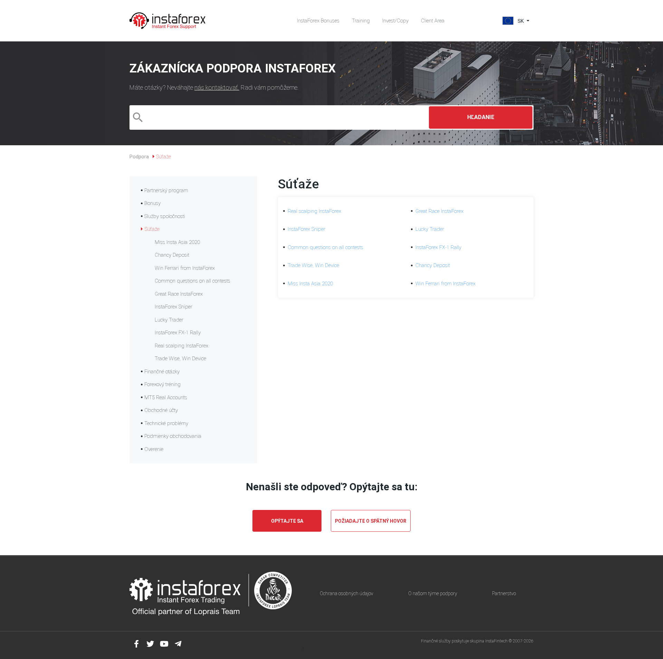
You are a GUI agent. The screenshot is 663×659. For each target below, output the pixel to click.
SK (520, 21)
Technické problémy (166, 423)
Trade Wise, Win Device (180, 358)
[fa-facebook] (136, 644)
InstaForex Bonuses (318, 21)
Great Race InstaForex (179, 294)
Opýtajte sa (287, 521)
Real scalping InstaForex (181, 346)
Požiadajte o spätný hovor (370, 521)
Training (361, 21)
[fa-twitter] (150, 644)
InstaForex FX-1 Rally (178, 333)
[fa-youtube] (164, 644)
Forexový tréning (162, 384)
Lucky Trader (169, 320)
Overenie (153, 449)
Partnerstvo (504, 593)
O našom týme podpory (432, 593)
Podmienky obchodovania (172, 436)
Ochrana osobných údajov (346, 593)
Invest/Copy (395, 21)
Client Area (432, 21)
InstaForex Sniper (173, 307)
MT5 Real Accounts (165, 397)
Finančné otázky (162, 371)
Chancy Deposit (172, 255)
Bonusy (152, 203)
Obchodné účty (161, 410)
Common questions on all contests (192, 281)
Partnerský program (166, 190)
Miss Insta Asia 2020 (177, 242)
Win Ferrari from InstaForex (185, 268)
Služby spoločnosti (164, 216)
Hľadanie (480, 117)
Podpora (139, 157)
